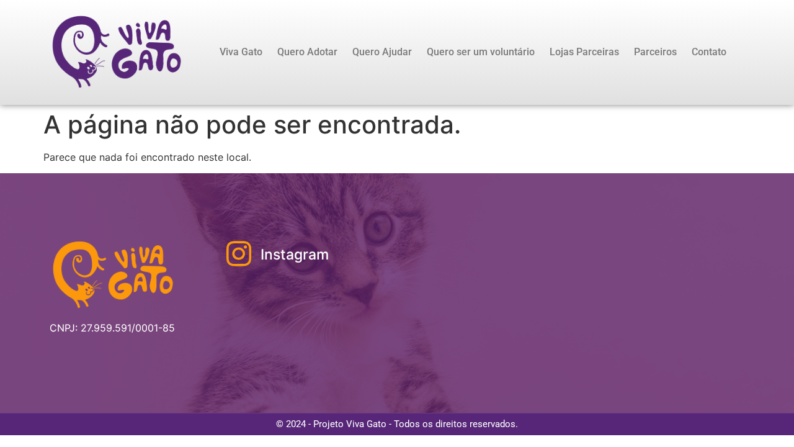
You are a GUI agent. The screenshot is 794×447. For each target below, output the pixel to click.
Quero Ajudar (382, 52)
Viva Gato (241, 52)
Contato (709, 52)
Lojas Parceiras (584, 52)
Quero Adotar (307, 52)
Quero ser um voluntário (481, 52)
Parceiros (655, 52)
